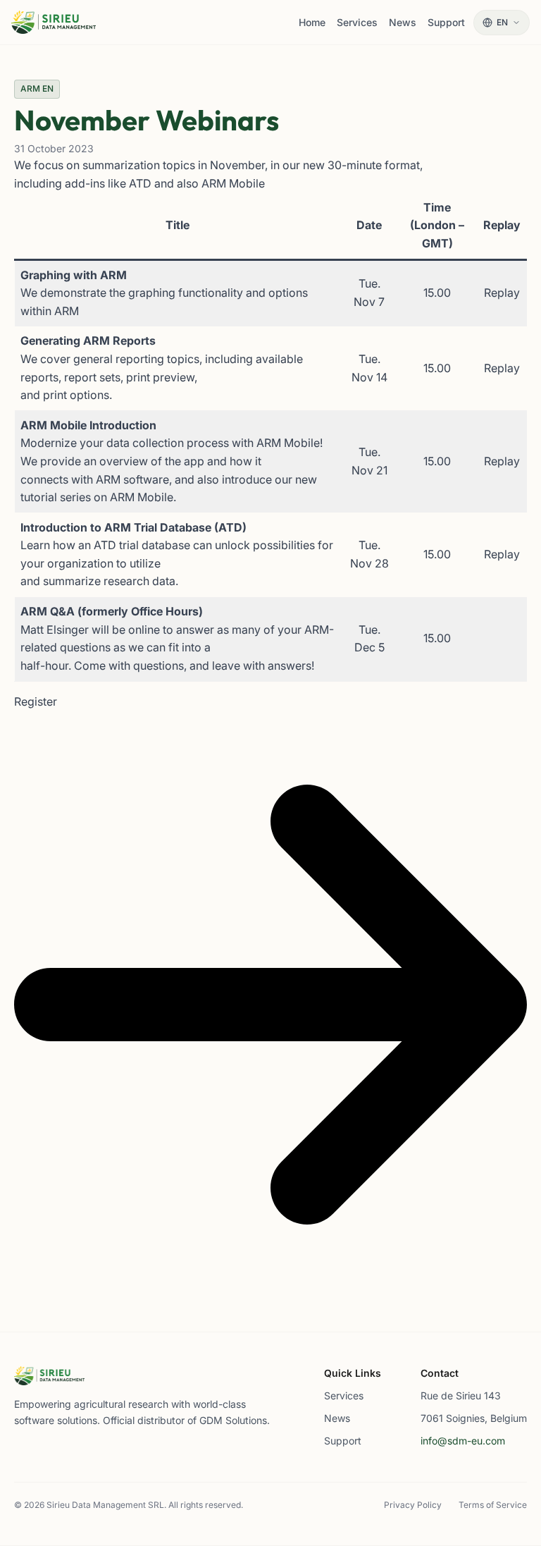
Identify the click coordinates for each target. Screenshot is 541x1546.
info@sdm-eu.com (463, 1441)
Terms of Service (493, 1504)
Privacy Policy (413, 1504)
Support (342, 1441)
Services (343, 1395)
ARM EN (37, 88)
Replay (502, 293)
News (337, 1418)
